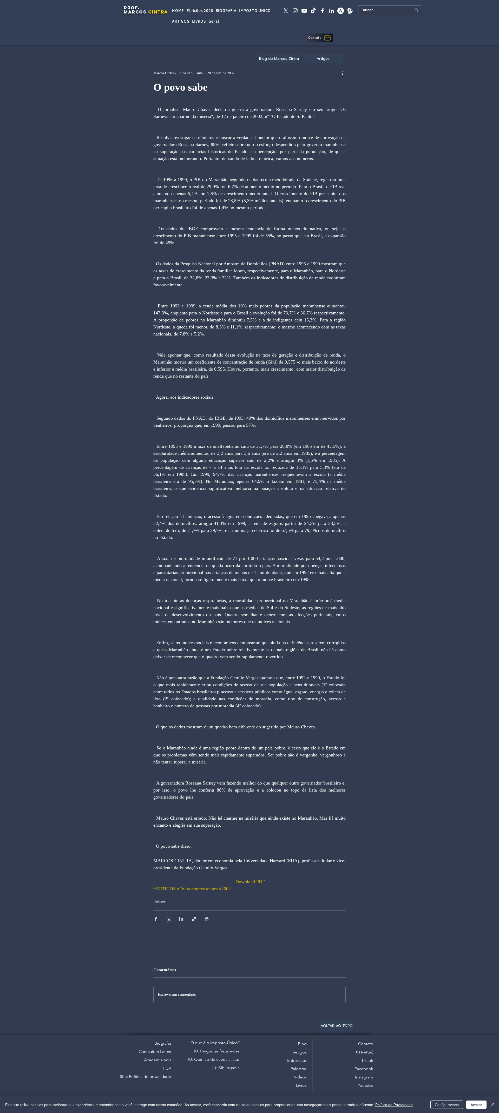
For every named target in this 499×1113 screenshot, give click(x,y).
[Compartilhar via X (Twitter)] (168, 919)
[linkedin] (331, 11)
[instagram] (295, 11)
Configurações (447, 1104)
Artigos (159, 901)
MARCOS (135, 12)
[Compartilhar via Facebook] (155, 919)
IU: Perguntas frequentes (217, 1051)
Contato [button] (365, 1043)
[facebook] (322, 11)
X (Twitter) (364, 1052)
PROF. (132, 8)
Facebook (363, 1068)
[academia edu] (340, 11)
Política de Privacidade (394, 1104)
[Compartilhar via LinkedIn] (181, 919)
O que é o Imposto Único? (215, 1042)
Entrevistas (297, 1060)
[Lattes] (349, 11)
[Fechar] (493, 1105)
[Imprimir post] (206, 919)
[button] (320, 38)
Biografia (162, 1043)
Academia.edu (157, 1059)
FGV (167, 1068)
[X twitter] (286, 11)
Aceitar (476, 1104)
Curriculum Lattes (155, 1051)
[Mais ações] (342, 73)
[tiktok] (313, 11)
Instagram (364, 1077)
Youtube (365, 1085)
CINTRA (158, 12)
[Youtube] (304, 11)
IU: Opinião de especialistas (214, 1059)
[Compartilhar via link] (194, 919)
